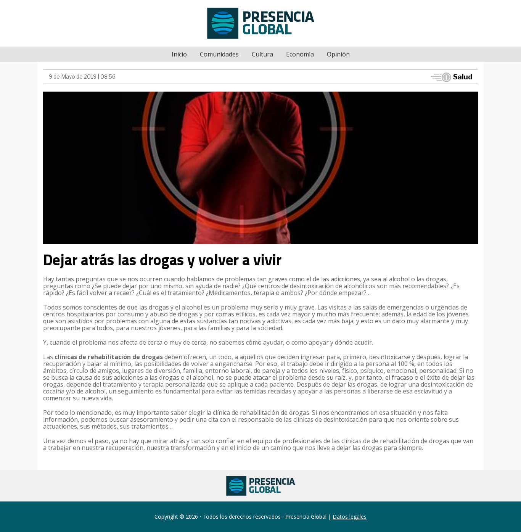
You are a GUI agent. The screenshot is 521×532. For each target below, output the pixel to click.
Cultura (262, 54)
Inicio (179, 54)
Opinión (338, 54)
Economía (300, 54)
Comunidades (219, 54)
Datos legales (350, 516)
